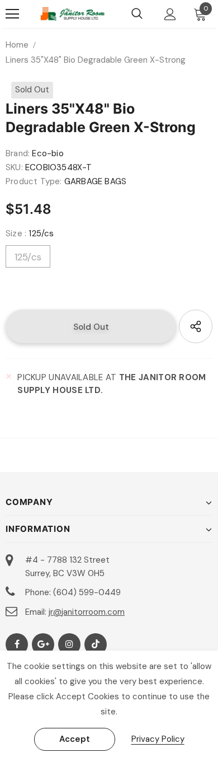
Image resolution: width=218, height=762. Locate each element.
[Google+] (43, 644)
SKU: (14, 167)
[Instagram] (69, 644)
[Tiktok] (95, 644)
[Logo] (72, 14)
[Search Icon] (137, 14)
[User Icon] (170, 14)
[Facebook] (17, 644)
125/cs (28, 257)
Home (17, 44)
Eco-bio (47, 153)
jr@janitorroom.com (87, 612)
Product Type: (34, 181)
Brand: (18, 153)
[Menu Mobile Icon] (12, 14)
